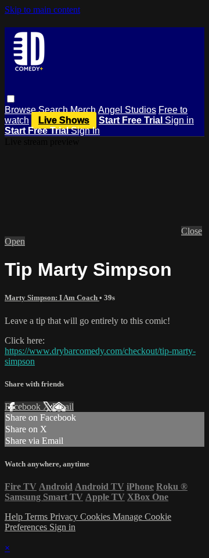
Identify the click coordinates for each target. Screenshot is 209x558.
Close (191, 231)
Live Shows (63, 120)
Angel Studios (127, 110)
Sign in (179, 120)
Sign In (85, 131)
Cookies (96, 516)
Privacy (65, 516)
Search (54, 110)
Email (63, 406)
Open (15, 241)
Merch (83, 110)
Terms (37, 516)
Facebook (24, 406)
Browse (21, 110)
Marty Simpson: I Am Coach (52, 297)
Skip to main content (42, 9)
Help (15, 516)
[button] (11, 99)
